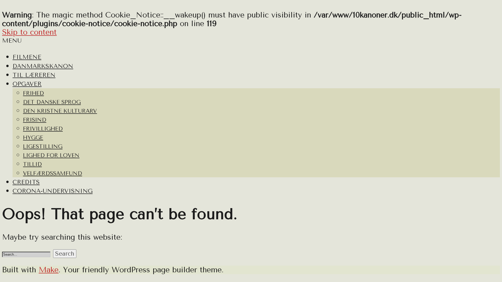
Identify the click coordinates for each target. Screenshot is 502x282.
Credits (26, 182)
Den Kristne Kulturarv (60, 111)
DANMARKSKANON (43, 66)
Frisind (34, 120)
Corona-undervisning (53, 191)
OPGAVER (27, 83)
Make (49, 270)
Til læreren (34, 75)
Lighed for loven (51, 155)
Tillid (32, 164)
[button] (64, 253)
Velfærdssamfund (52, 173)
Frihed (33, 93)
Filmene (27, 57)
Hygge (33, 137)
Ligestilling (42, 146)
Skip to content (29, 32)
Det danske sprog (52, 102)
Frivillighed (43, 129)
